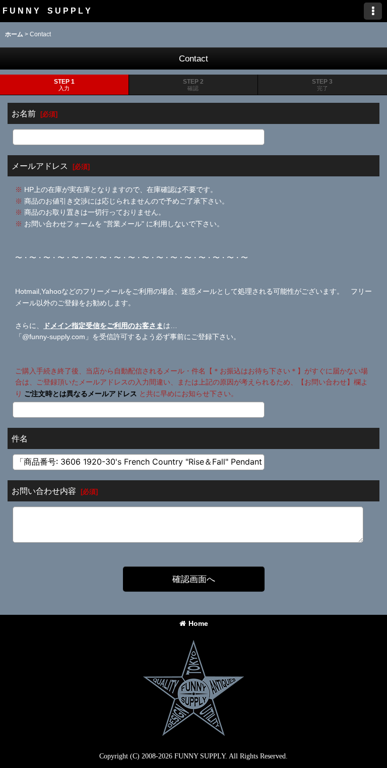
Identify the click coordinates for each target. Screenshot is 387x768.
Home (198, 623)
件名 (20, 438)
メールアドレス (40, 165)
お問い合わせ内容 (44, 490)
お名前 (24, 113)
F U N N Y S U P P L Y (47, 10)
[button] (373, 11)
